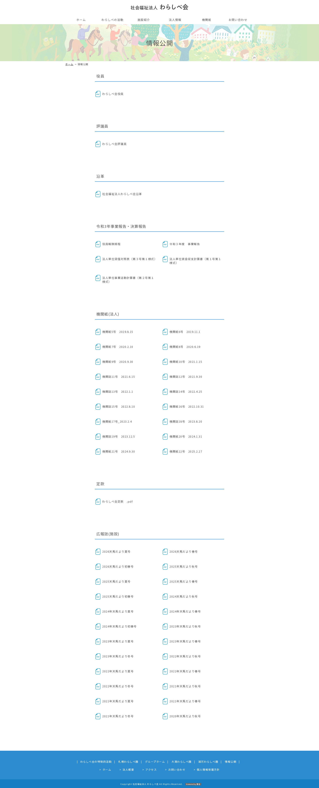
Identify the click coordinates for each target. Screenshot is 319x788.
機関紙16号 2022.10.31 (186, 406)
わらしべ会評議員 (114, 144)
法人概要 (128, 769)
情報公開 (230, 761)
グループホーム (155, 761)
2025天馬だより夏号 (116, 581)
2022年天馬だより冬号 (118, 686)
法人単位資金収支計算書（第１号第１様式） (195, 261)
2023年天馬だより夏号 (118, 641)
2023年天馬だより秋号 (185, 626)
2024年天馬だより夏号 (118, 611)
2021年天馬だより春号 (185, 701)
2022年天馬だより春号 (185, 671)
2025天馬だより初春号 (118, 596)
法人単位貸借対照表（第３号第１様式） (129, 259)
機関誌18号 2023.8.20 (185, 421)
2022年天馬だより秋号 (185, 656)
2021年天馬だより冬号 (118, 716)
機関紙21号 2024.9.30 (118, 451)
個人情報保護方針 (208, 769)
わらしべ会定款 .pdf (117, 501)
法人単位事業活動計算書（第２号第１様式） (128, 280)
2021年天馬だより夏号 (118, 701)
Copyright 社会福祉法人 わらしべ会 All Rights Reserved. (151, 783)
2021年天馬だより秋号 (185, 686)
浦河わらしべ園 (208, 761)
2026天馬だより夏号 (116, 551)
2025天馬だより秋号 (183, 566)
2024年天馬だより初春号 (119, 626)
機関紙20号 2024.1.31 (185, 436)
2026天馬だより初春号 (118, 566)
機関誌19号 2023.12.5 (118, 436)
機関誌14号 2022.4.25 (185, 391)
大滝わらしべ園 (181, 761)
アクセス (151, 769)
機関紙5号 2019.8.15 (117, 332)
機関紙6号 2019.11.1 (184, 332)
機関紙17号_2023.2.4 (117, 421)
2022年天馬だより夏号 (118, 671)
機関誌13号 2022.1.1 (117, 391)
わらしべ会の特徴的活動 (96, 761)
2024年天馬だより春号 (185, 611)
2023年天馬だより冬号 (118, 656)
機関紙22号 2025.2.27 (185, 451)
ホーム (69, 64)
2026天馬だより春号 (183, 551)
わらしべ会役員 (113, 94)
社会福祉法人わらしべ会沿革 (122, 194)
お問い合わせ (176, 769)
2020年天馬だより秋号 (185, 716)
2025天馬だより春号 (183, 581)
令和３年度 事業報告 (184, 244)
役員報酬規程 (111, 244)
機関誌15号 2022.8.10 (118, 406)
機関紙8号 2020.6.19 (184, 347)
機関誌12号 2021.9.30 (185, 376)
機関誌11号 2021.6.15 (118, 376)
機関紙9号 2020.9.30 (117, 362)
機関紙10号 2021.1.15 (185, 362)
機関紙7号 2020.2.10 (117, 347)
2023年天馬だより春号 (185, 641)
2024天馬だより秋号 (183, 596)
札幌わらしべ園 (128, 761)
